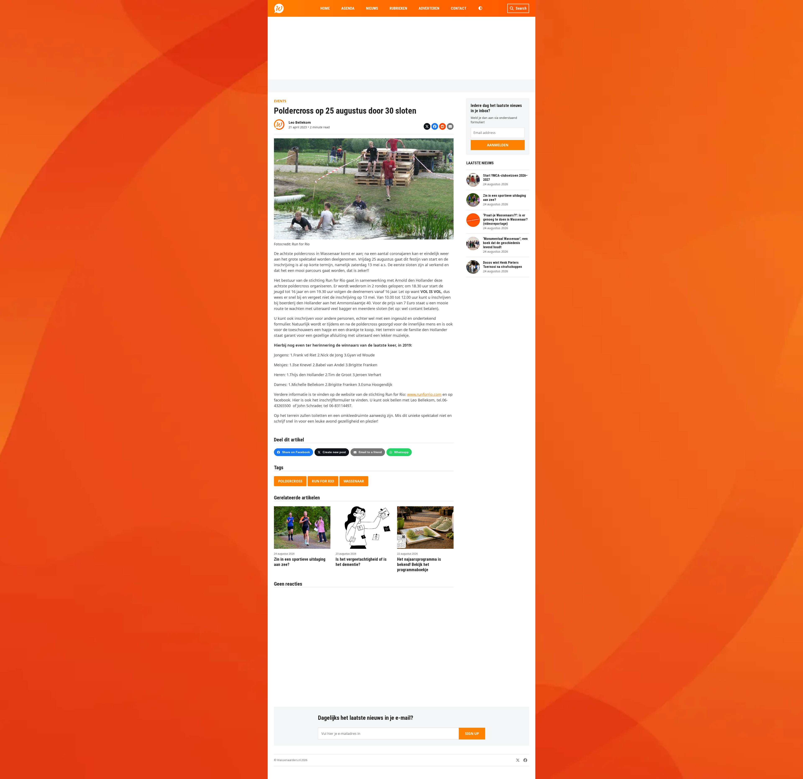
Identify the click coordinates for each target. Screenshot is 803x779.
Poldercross (290, 481)
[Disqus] (364, 645)
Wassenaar (354, 481)
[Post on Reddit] (442, 126)
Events (280, 101)
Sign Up (472, 733)
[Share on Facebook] (434, 126)
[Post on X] (427, 126)
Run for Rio (323, 481)
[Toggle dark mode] (480, 8)
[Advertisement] (401, 48)
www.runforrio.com (424, 394)
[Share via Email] (450, 126)
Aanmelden (497, 145)
